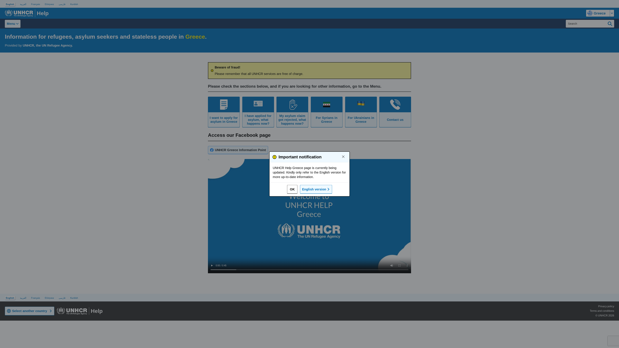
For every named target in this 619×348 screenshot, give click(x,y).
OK (292, 189)
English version (314, 189)
